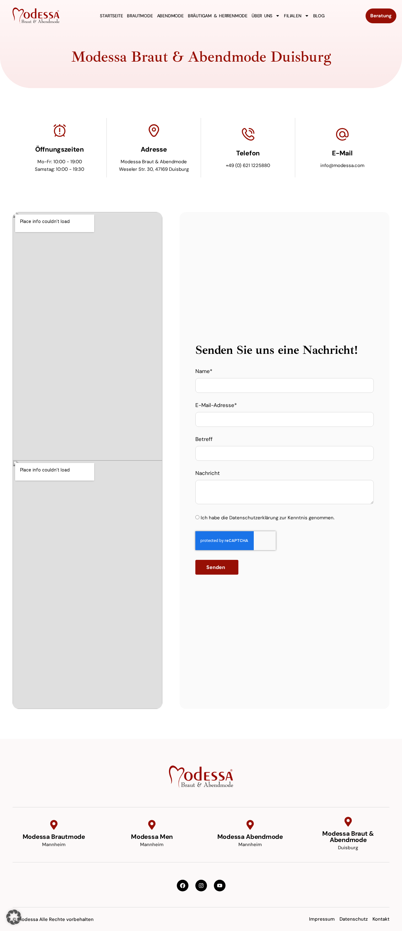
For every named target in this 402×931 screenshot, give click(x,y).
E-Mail (342, 153)
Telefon (248, 153)
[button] (14, 917)
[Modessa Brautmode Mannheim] (54, 825)
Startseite (111, 16)
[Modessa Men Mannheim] (152, 825)
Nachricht (207, 474)
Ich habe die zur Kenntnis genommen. (267, 518)
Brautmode (140, 16)
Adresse (154, 149)
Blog (319, 16)
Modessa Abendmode (250, 837)
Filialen (292, 16)
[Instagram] (201, 885)
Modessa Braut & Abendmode (348, 836)
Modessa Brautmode (54, 837)
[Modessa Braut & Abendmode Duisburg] (348, 822)
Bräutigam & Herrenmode (217, 16)
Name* (203, 372)
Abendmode (170, 16)
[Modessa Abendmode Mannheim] (250, 825)
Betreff (204, 440)
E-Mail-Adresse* (216, 406)
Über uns (262, 16)
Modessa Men (152, 837)
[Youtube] (219, 885)
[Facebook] (182, 885)
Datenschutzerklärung (253, 518)
